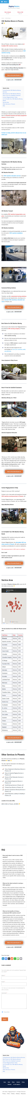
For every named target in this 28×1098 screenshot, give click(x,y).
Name (3, 975)
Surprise (4, 717)
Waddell (4, 727)
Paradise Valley (6, 692)
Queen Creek (5, 698)
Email (3, 981)
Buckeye (4, 648)
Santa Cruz (5, 702)
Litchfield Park (6, 679)
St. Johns (4, 708)
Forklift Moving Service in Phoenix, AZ (14, 785)
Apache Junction (6, 641)
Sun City (4, 711)
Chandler (4, 654)
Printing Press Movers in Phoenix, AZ (14, 787)
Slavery (13, 1093)
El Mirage (4, 660)
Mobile (4, 689)
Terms (8, 1093)
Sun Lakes (5, 714)
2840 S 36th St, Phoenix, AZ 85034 (10, 804)
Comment (4, 993)
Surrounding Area (14, 64)
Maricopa (4, 682)
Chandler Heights (6, 657)
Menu (5, 2)
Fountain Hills (6, 664)
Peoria (4, 695)
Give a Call (20, 12)
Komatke (4, 676)
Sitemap (18, 1093)
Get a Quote (8, 12)
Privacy (4, 1093)
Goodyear (4, 673)
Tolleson (4, 724)
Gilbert (4, 667)
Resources (23, 1093)
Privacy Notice (6, 1011)
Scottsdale (5, 705)
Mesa (3, 686)
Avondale (4, 644)
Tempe (4, 720)
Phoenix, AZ (4, 64)
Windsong (5, 730)
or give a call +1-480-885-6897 (14, 80)
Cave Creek (5, 651)
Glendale (4, 670)
